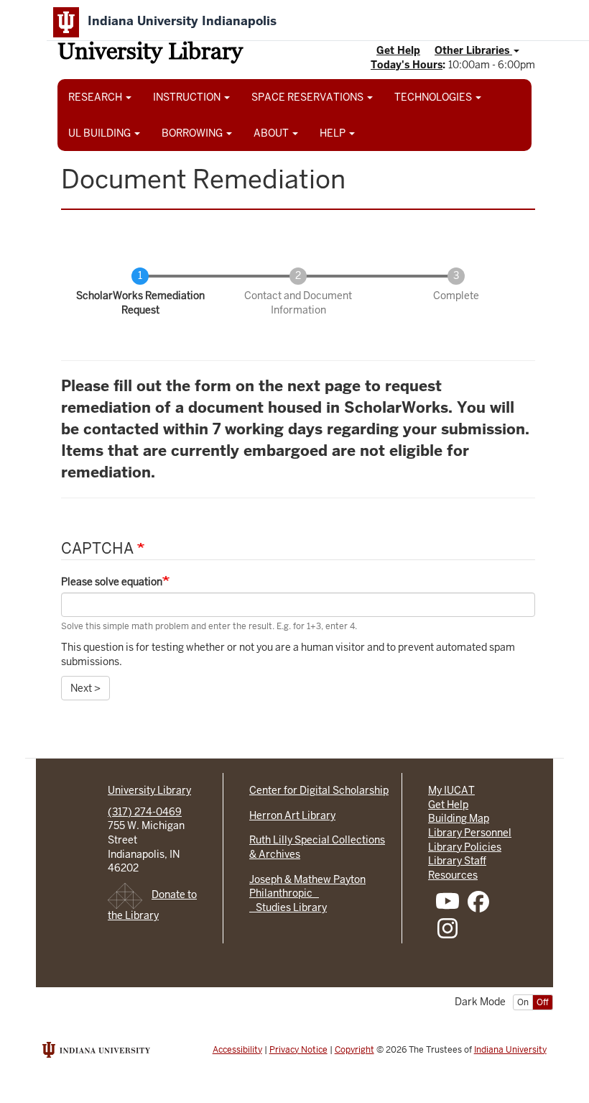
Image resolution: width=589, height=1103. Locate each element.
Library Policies (464, 847)
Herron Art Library (292, 815)
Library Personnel (469, 832)
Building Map (458, 818)
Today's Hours (406, 64)
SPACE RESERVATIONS (308, 97)
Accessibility (237, 1050)
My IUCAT (451, 790)
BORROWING (193, 133)
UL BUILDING (100, 133)
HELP (334, 133)
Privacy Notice (298, 1050)
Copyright (354, 1050)
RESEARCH (96, 97)
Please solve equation (111, 581)
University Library (150, 53)
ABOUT (272, 133)
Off (543, 1002)
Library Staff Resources (457, 868)
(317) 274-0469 (145, 811)
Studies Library (288, 907)
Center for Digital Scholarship (319, 790)
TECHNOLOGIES (434, 97)
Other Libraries (473, 50)
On (523, 1002)
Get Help (398, 50)
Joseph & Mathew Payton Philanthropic (307, 886)
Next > (85, 688)
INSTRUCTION (188, 97)
